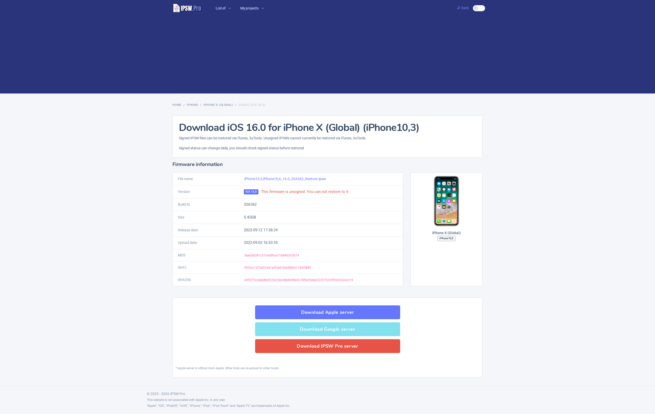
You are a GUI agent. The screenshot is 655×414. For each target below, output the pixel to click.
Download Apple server (327, 312)
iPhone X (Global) (218, 105)
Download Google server (327, 329)
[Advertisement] (327, 55)
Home (176, 105)
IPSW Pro (177, 394)
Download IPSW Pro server (327, 346)
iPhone (192, 105)
